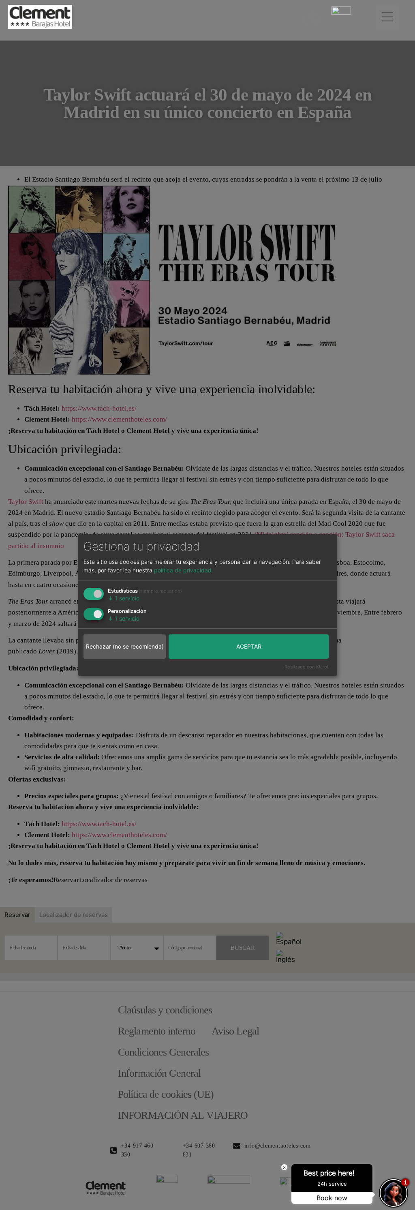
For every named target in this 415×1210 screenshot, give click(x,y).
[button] (387, 18)
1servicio (123, 598)
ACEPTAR (248, 646)
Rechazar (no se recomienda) (125, 646)
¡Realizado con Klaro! (305, 667)
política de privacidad (183, 570)
